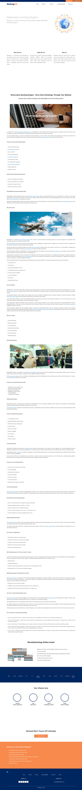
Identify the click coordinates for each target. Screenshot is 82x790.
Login (69, 0)
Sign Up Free (41, 736)
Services (36, 774)
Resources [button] (70, 4)
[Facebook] (19, 782)
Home (37, 4)
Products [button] (44, 4)
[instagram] (27, 782)
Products (30, 774)
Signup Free (77, 0)
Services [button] (51, 4)
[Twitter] (21, 782)
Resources (53, 774)
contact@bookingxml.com (59, 781)
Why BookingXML (61, 4)
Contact (60, 774)
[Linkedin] (23, 782)
